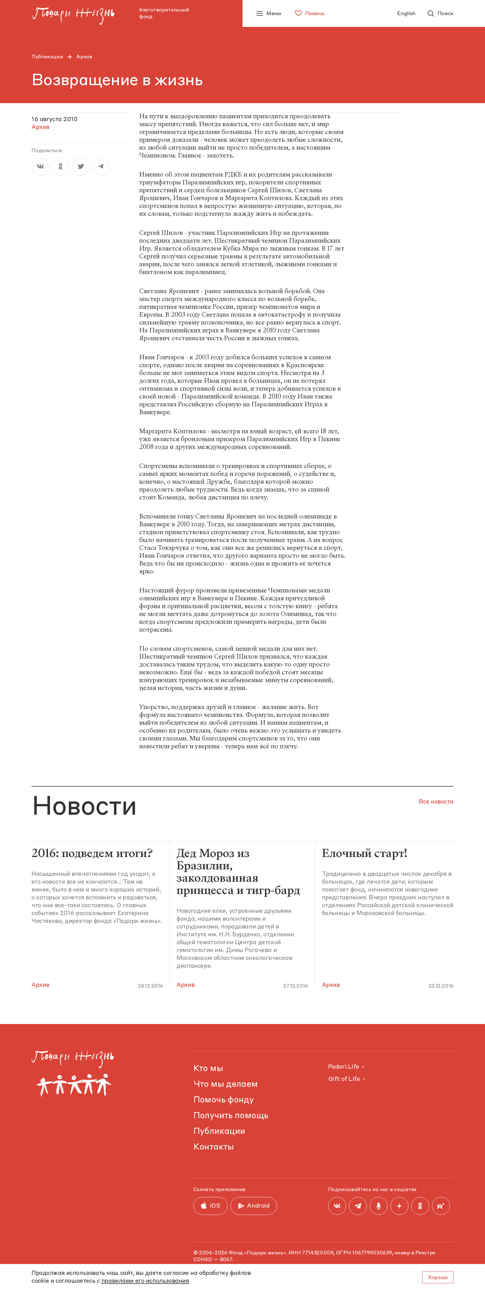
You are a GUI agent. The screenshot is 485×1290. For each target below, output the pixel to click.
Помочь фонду (223, 1100)
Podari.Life (343, 1067)
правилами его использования (145, 1281)
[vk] (40, 166)
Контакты (213, 1147)
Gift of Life (344, 1079)
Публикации (47, 56)
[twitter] (81, 166)
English (406, 13)
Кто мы (208, 1068)
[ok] (61, 166)
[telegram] (101, 166)
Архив (84, 56)
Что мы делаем (225, 1084)
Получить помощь (230, 1115)
